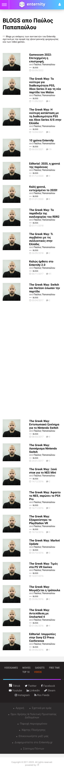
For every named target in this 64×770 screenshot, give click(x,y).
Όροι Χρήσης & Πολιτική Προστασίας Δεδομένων (33, 716)
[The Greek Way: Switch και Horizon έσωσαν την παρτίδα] (16, 292)
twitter (31, 685)
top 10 (26, 672)
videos (38, 672)
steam (51, 690)
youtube (17, 690)
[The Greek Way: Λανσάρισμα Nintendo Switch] (16, 452)
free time (54, 667)
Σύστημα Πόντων (33, 748)
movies (26, 667)
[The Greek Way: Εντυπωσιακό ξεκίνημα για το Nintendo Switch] (16, 428)
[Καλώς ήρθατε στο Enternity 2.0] (16, 269)
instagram (23, 695)
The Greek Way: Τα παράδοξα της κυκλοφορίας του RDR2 (44, 213)
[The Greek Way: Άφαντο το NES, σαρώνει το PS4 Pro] (16, 499)
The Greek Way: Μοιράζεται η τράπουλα (44, 588)
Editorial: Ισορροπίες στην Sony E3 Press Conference (42, 637)
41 (50, 273)
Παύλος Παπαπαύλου (44, 64)
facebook (49, 685)
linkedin (34, 690)
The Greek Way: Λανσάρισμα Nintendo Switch (43, 448)
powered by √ (32, 765)
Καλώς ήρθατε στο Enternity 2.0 (41, 263)
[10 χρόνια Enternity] (16, 148)
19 (50, 149)
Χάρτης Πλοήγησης (33, 729)
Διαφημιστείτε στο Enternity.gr (33, 742)
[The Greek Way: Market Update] (16, 548)
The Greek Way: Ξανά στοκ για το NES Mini (43, 470)
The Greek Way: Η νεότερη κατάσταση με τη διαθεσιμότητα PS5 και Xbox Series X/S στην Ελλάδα (45, 116)
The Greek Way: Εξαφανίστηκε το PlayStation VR (40, 520)
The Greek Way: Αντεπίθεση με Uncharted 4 (39, 613)
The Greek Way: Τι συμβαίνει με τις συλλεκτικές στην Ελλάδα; (41, 239)
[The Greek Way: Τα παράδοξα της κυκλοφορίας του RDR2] (16, 217)
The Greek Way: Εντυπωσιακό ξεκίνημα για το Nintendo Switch (44, 424)
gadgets (39, 667)
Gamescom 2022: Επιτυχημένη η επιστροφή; (40, 58)
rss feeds (42, 695)
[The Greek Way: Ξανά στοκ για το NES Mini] (16, 476)
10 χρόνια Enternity (41, 140)
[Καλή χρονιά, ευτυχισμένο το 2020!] (16, 194)
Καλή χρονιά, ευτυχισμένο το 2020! (43, 188)
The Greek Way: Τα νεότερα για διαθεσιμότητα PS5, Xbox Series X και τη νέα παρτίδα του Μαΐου (45, 85)
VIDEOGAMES (11, 667)
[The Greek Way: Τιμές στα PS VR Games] (16, 571)
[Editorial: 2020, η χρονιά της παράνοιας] (16, 171)
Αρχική (19, 708)
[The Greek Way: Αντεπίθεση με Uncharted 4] (16, 617)
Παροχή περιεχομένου (33, 723)
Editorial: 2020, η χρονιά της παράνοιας (44, 165)
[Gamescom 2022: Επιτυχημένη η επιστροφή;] (16, 62)
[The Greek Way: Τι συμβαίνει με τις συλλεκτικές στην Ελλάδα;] (16, 241)
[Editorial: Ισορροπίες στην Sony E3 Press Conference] (16, 641)
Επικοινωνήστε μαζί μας (33, 736)
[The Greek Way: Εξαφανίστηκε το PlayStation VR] (16, 524)
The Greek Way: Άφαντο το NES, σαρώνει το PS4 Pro (45, 496)
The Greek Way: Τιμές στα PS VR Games (43, 565)
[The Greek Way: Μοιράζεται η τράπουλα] (16, 594)
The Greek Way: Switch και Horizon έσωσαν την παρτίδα (44, 288)
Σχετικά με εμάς (41, 708)
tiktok (16, 685)
